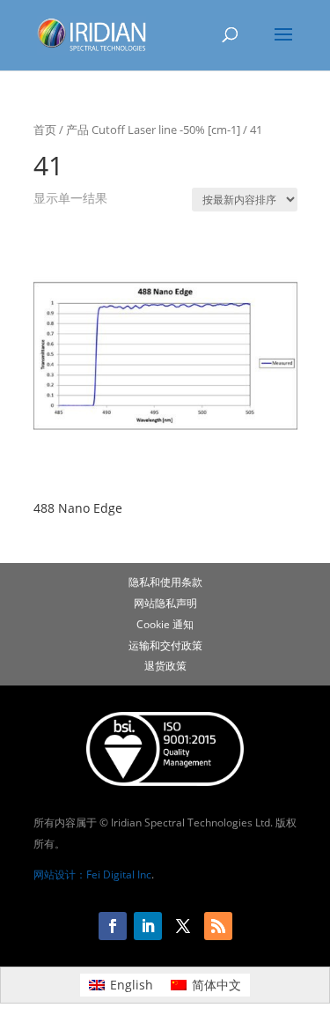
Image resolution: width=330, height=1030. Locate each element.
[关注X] (183, 926)
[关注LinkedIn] (148, 926)
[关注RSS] (218, 926)
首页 (44, 129)
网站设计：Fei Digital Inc (92, 874)
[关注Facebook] (113, 926)
